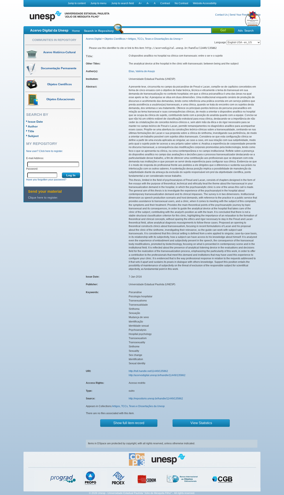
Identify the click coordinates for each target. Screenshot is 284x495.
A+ (140, 3)
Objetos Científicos (115, 38)
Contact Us (221, 14)
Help (258, 14)
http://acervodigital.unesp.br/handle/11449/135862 (157, 375)
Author (33, 126)
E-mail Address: (35, 158)
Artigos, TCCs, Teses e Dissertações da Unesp (154, 38)
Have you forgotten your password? (46, 179)
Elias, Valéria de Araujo (142, 71)
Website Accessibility (204, 3)
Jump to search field (122, 3)
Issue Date (35, 121)
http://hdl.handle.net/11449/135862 (148, 371)
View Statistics (201, 423)
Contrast (165, 3)
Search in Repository (99, 30)
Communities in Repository (54, 40)
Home (76, 30)
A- (148, 3)
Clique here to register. (43, 197)
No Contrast (181, 3)
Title (31, 131)
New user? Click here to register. (44, 151)
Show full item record (128, 423)
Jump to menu (98, 3)
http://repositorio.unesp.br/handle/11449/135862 (156, 398)
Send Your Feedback (241, 14)
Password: (32, 168)
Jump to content (77, 3)
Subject (33, 136)
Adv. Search (246, 30)
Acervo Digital (94, 38)
